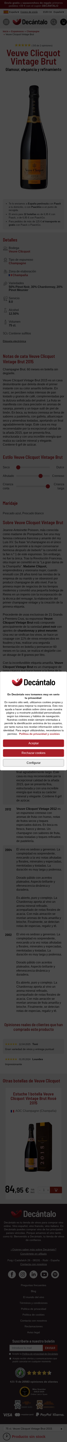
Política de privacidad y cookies (39, 733)
